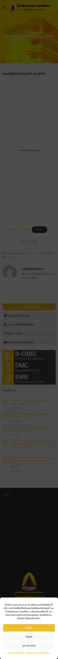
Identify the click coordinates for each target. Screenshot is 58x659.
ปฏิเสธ (28, 636)
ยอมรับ (29, 628)
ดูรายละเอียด (29, 645)
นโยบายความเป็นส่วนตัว (37, 653)
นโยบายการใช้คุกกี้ (15, 653)
